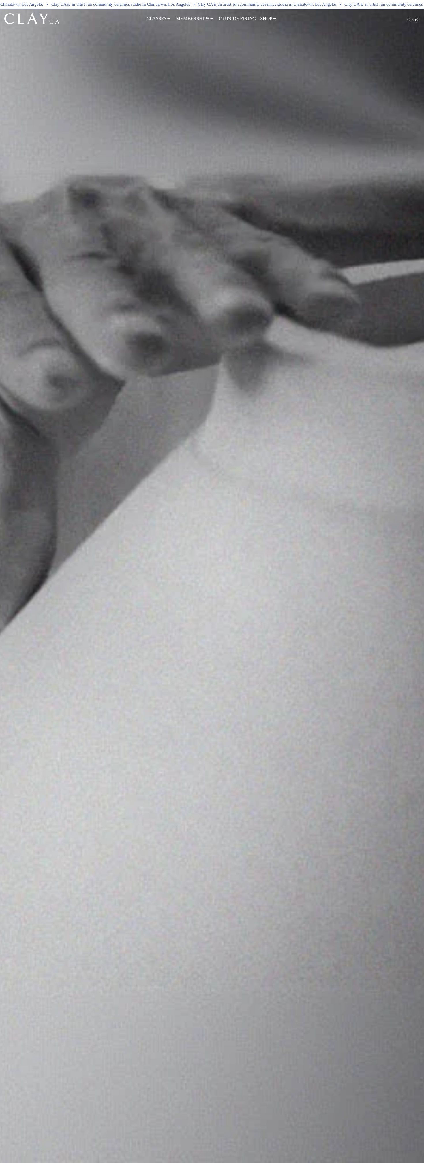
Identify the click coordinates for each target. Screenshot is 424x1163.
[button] (413, 19)
